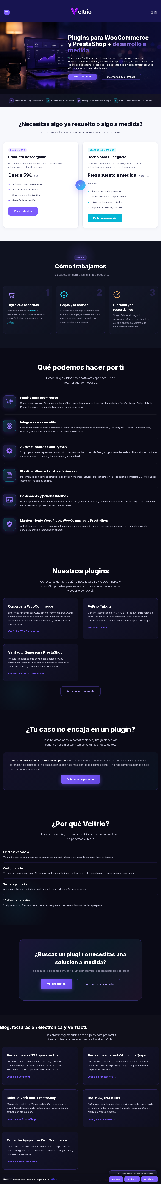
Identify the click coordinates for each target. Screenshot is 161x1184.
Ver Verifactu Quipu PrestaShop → (28, 673)
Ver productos (83, 76)
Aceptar (116, 1179)
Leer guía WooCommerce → (23, 1161)
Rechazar (132, 1179)
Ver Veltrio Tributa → (100, 627)
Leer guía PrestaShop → (102, 1076)
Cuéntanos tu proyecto (121, 76)
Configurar (149, 1179)
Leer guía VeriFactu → (20, 1076)
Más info (55, 1179)
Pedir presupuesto (104, 217)
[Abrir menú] (7, 12)
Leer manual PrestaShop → (23, 1119)
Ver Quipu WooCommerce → (25, 631)
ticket (10, 321)
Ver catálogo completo (80, 691)
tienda (32, 310)
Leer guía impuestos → (101, 1119)
